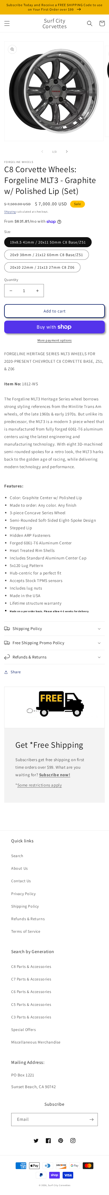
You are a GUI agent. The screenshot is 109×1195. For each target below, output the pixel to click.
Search (17, 855)
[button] (7, 23)
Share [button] (16, 671)
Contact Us (21, 880)
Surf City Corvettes (59, 1185)
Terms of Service (26, 931)
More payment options (54, 340)
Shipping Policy (25, 906)
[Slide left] (42, 151)
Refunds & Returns (28, 918)
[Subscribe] (91, 1119)
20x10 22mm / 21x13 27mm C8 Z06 (42, 267)
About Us (19, 868)
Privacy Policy (23, 893)
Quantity (11, 279)
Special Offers (23, 1029)
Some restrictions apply (39, 785)
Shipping (10, 211)
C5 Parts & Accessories (31, 1004)
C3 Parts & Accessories (31, 1017)
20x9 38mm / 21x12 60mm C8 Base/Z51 (46, 254)
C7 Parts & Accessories (31, 979)
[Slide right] (67, 151)
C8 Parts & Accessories (31, 966)
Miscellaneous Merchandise (36, 1042)
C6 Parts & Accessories (31, 991)
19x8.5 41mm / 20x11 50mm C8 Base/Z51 (48, 242)
